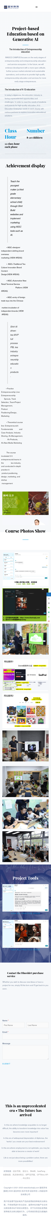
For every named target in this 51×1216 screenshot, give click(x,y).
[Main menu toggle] (36, 7)
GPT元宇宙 (30, 1174)
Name (5, 1020)
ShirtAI (32, 1171)
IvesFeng (41, 1171)
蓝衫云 (25, 1171)
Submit (6, 1064)
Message (6, 1043)
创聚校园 (7, 1174)
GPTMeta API (42, 1174)
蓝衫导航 (17, 1171)
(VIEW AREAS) (16, 257)
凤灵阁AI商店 (18, 1174)
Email (5, 1032)
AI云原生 (26, 1178)
